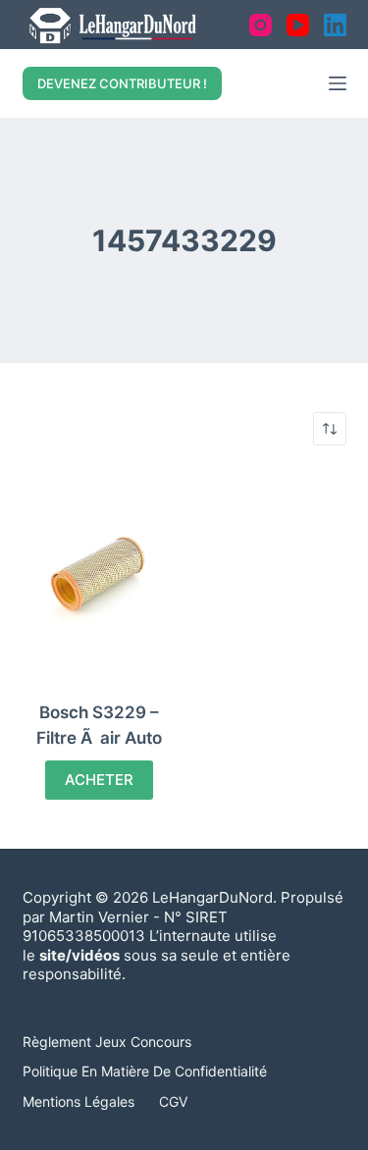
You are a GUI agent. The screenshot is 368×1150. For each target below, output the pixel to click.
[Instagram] (260, 25)
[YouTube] (298, 25)
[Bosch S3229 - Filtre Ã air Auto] (100, 573)
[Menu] (337, 83)
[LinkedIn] (335, 25)
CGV (173, 1101)
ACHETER (99, 779)
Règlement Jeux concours (107, 1041)
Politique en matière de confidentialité (145, 1071)
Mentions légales (78, 1101)
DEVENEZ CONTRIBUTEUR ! (122, 83)
